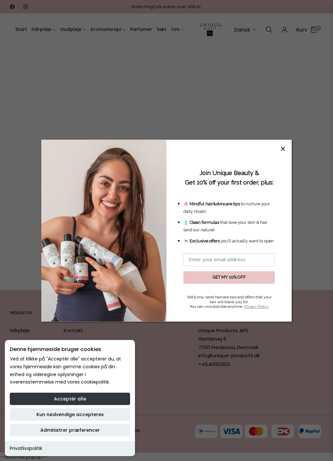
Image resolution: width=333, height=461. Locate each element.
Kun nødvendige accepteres (70, 414)
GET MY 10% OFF (229, 277)
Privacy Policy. (256, 307)
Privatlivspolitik (26, 448)
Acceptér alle (70, 399)
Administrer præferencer (70, 430)
